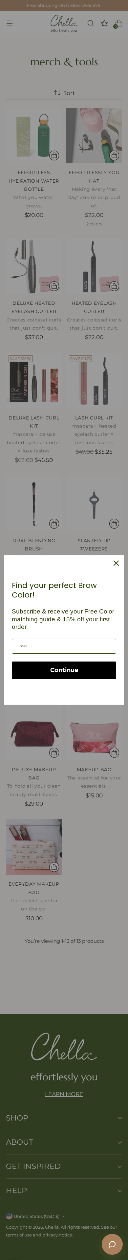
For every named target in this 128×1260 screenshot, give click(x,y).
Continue (64, 670)
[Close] (116, 563)
